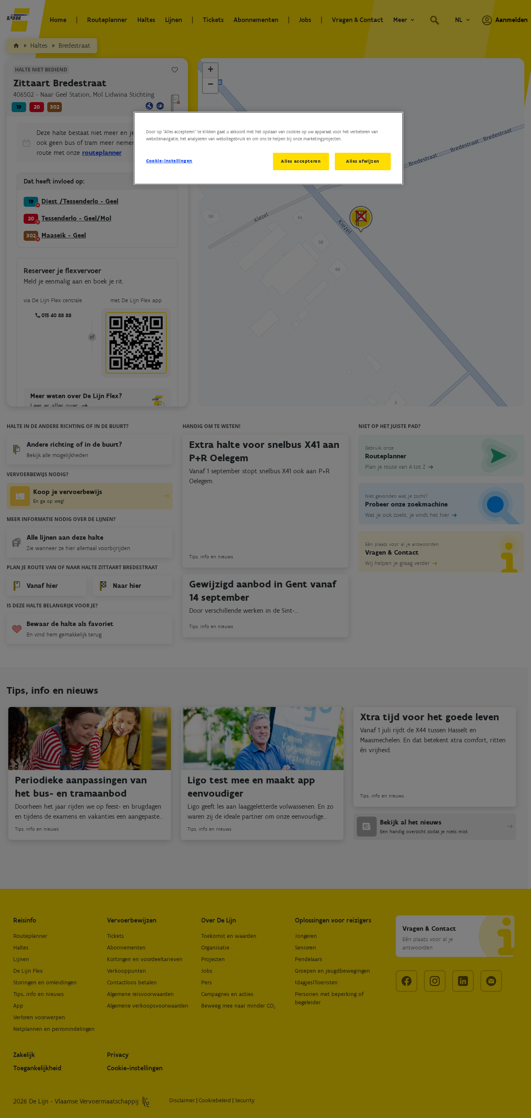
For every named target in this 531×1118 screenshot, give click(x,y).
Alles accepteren (301, 161)
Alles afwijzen (363, 161)
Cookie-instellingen (169, 161)
